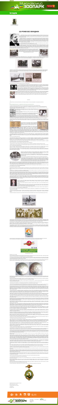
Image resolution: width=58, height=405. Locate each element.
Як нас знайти (31, 400)
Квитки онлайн (50, 6)
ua (46, 0)
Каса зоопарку (31, 399)
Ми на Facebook (36, 399)
